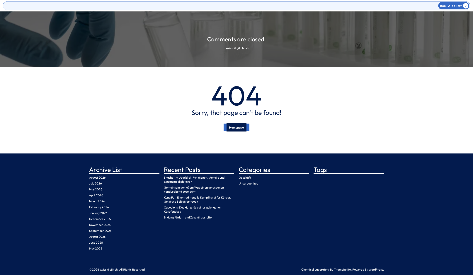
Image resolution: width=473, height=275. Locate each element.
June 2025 (96, 242)
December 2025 (100, 219)
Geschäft (245, 177)
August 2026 (97, 177)
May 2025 (95, 248)
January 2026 (98, 213)
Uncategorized (248, 183)
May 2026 (95, 189)
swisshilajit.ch (235, 48)
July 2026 (95, 183)
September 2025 (100, 231)
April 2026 (96, 195)
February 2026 (99, 207)
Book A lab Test (451, 6)
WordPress (376, 269)
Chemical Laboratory (315, 269)
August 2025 (97, 236)
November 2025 (100, 225)
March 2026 (97, 201)
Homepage (236, 127)
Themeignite (342, 269)
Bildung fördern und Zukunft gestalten (188, 217)
